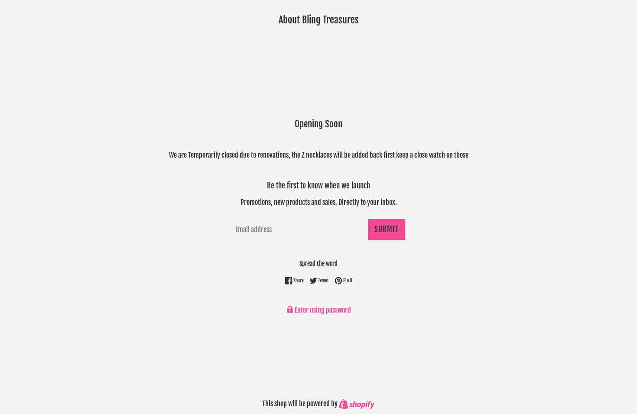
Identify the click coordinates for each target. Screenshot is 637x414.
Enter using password (322, 310)
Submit (386, 229)
